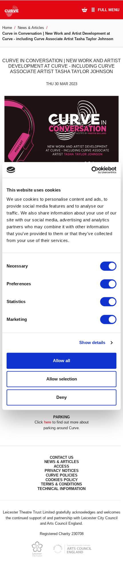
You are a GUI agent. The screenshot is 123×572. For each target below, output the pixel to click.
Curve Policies (62, 475)
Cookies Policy (61, 480)
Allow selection (61, 378)
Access (61, 466)
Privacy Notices (62, 470)
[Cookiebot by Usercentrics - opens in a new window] (91, 170)
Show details (92, 342)
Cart (84, 9)
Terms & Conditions (61, 484)
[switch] (108, 283)
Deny (61, 397)
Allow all (61, 360)
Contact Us (62, 457)
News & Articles (31, 28)
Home (7, 28)
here (47, 422)
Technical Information (61, 489)
